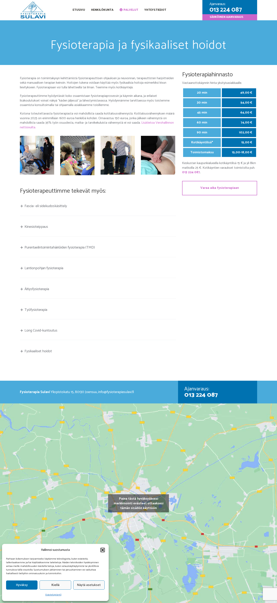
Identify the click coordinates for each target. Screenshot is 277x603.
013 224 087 (191, 172)
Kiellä (55, 585)
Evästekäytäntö (53, 595)
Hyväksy (22, 585)
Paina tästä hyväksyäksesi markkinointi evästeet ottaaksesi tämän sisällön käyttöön (138, 503)
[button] (103, 550)
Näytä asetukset (89, 585)
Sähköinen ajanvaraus (226, 17)
